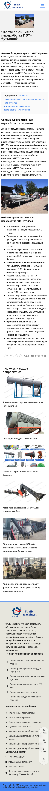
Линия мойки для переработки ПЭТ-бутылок (24, 53)
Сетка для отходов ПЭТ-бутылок (20, 438)
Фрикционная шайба (17, 321)
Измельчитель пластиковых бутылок (26, 262)
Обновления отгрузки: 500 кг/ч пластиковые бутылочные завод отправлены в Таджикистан (20, 548)
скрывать (23, 95)
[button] (42, 5)
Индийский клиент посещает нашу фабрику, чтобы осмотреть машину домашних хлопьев (21, 587)
